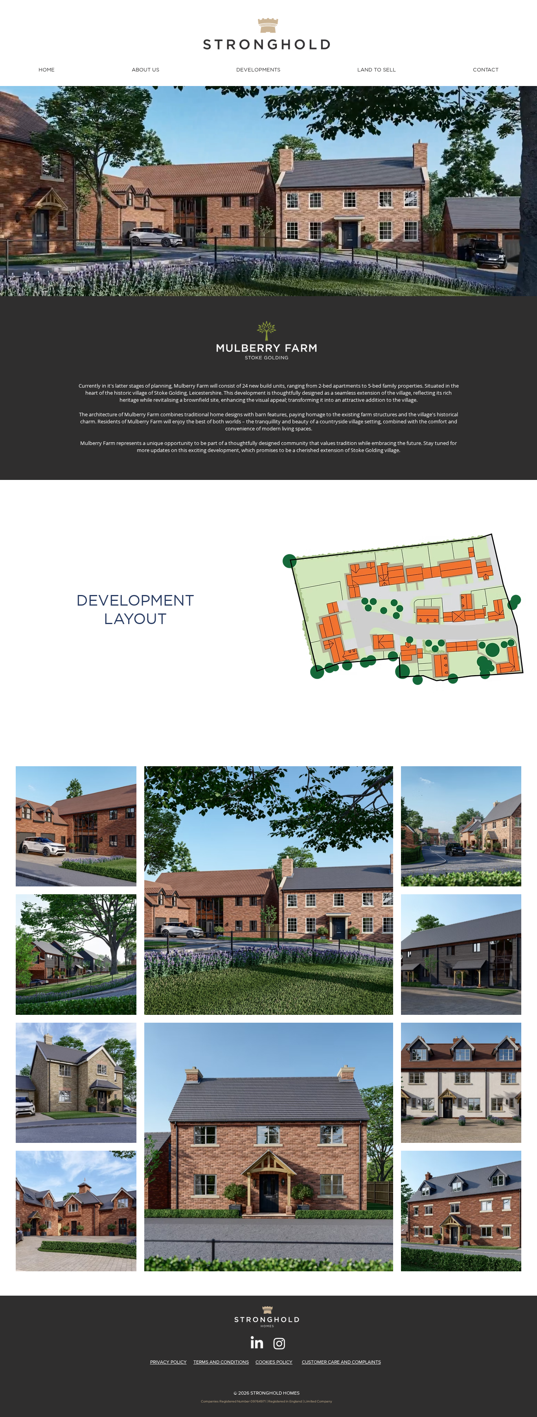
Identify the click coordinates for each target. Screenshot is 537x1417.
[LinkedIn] (257, 1343)
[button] (145, 69)
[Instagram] (279, 1343)
